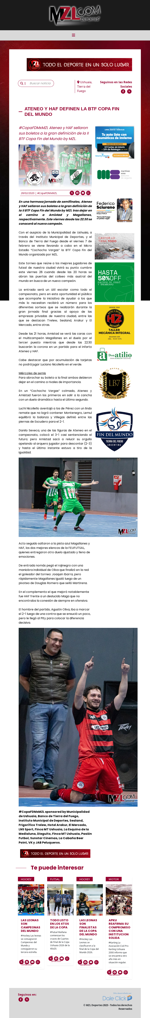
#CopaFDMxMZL (47, 193)
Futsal (55, 879)
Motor (114, 879)
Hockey (26, 879)
